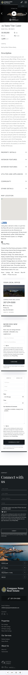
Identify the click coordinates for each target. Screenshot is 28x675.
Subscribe (14, 361)
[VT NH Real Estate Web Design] (14, 663)
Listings (8, 272)
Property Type (7, 572)
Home (2, 272)
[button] (2, 14)
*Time (4, 400)
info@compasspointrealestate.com (10, 608)
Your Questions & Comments (10, 406)
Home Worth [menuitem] (4, 641)
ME (12, 272)
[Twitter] (7, 614)
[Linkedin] (4, 614)
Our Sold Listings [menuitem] (5, 626)
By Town (5, 568)
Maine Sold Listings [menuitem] (6, 631)
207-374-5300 (9, 302)
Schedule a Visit (19, 378)
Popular (5, 563)
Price (4, 577)
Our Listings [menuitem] (4, 624)
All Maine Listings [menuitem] (6, 629)
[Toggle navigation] (26, 2)
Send (14, 531)
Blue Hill (23, 272)
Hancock (17, 272)
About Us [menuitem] (3, 649)
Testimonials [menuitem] (4, 651)
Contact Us (5, 312)
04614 (4, 274)
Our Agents (11, 312)
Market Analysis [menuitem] (5, 639)
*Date (4, 394)
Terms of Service (9, 448)
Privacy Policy (5, 244)
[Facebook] (2, 614)
